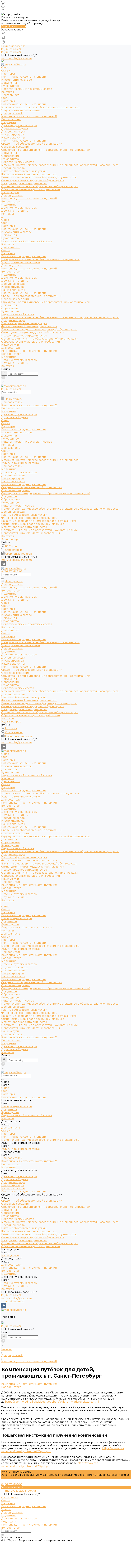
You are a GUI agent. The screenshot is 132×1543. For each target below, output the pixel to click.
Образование (10, 155)
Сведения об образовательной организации (31, 296)
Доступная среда (13, 131)
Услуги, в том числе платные (20, 110)
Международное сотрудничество (24, 183)
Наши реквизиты (13, 137)
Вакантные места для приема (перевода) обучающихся (39, 177)
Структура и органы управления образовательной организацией (45, 149)
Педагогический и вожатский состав (26, 88)
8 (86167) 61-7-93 (11, 1295)
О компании (9, 1497)
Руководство (10, 85)
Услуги (6, 1509)
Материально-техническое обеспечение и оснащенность (40, 107)
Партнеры (8, 73)
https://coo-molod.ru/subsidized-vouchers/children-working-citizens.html (52, 1401)
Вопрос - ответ (11, 119)
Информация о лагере (16, 232)
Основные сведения (15, 146)
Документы (9, 82)
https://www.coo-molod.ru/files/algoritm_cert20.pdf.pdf (50, 1465)
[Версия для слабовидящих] (2, 61)
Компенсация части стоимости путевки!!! (29, 116)
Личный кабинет (12, 1301)
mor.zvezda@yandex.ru (16, 58)
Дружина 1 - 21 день (14, 128)
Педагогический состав (17, 162)
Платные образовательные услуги (24, 171)
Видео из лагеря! (13, 46)
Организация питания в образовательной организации (39, 186)
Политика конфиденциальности (23, 76)
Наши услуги (10, 344)
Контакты (7, 91)
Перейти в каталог (13, 26)
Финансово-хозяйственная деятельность (29, 174)
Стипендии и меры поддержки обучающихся (32, 180)
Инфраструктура (12, 134)
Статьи (5, 70)
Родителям (9, 1521)
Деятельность (10, 94)
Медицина (8, 122)
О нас (5, 219)
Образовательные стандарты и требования (30, 189)
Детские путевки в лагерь (19, 125)
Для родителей (12, 113)
